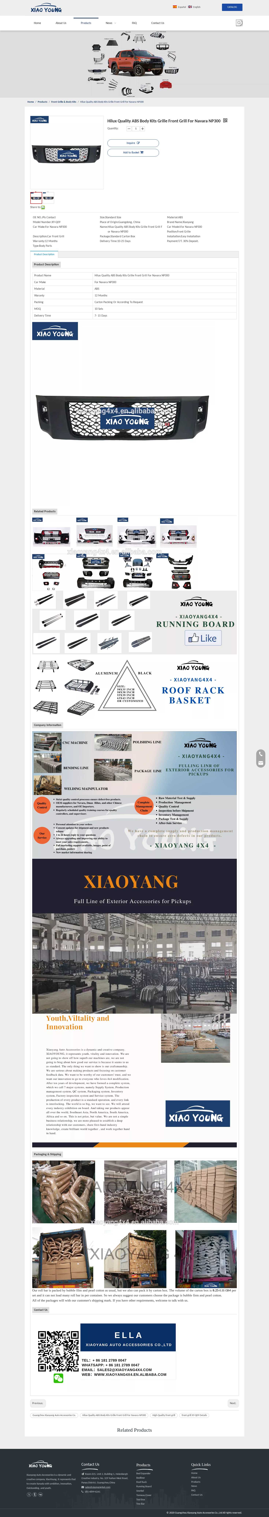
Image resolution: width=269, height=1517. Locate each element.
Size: (102, 217)
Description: (40, 236)
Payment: (172, 241)
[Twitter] (29, 1494)
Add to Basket (131, 152)
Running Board (144, 1486)
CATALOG (232, 7)
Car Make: (39, 227)
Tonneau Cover (144, 1495)
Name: (104, 227)
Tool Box (140, 1499)
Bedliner (140, 1478)
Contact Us (196, 1495)
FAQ (193, 1490)
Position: (172, 231)
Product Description (44, 254)
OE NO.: (37, 217)
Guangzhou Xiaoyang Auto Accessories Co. (54, 1415)
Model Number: (42, 222)
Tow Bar (140, 1504)
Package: (105, 236)
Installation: (174, 236)
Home (194, 1473)
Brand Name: (175, 222)
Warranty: (39, 241)
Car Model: (173, 227)
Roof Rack (141, 1482)
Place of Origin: (109, 222)
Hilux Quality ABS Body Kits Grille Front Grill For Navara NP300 (114, 1415)
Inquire (131, 143)
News (194, 1486)
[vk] (40, 1494)
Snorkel (140, 1491)
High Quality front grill (163, 1415)
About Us (196, 1477)
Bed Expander (143, 1473)
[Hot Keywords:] (239, 23)
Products (195, 1482)
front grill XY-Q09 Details (194, 1415)
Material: (172, 217)
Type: (36, 246)
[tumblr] (34, 1494)
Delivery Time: (108, 241)
